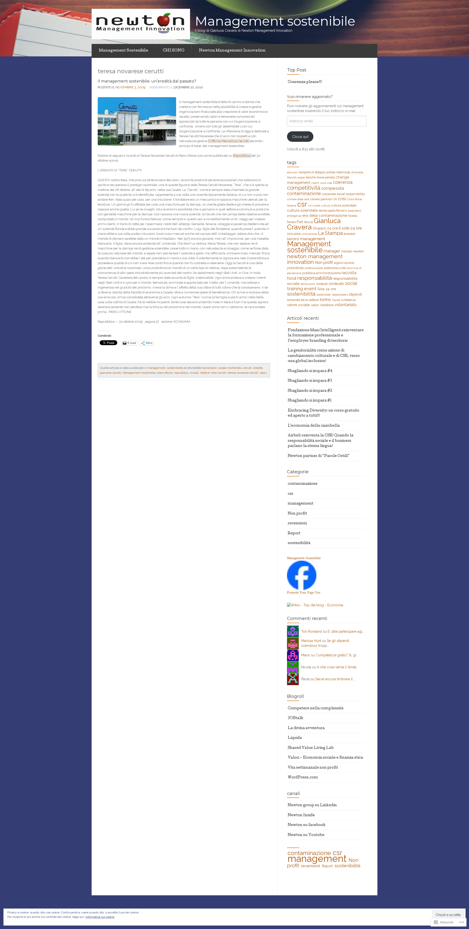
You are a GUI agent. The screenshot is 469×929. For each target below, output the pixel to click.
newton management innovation (315, 259)
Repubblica (242, 155)
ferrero (291, 222)
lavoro (293, 238)
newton (358, 251)
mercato (346, 251)
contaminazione (304, 193)
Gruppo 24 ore (325, 228)
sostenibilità (175, 368)
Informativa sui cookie (99, 917)
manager (332, 250)
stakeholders (340, 294)
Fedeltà (352, 215)
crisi (342, 198)
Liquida (295, 738)
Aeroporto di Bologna (311, 172)
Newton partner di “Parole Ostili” (318, 456)
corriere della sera (298, 199)
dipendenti (355, 210)
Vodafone (327, 305)
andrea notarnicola (338, 172)
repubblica (181, 372)
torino (325, 299)
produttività (295, 268)
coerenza (342, 182)
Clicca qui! (300, 137)
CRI (335, 199)
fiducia (308, 222)
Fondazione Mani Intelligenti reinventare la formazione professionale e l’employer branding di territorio (326, 336)
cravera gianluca (321, 199)
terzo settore (310, 300)
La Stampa (330, 233)
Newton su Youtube (306, 835)
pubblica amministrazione (321, 273)
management (156, 368)
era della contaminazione (324, 215)
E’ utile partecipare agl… (346, 631)
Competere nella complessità (315, 708)
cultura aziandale (343, 205)
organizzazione (344, 263)
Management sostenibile (139, 372)
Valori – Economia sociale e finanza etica (325, 758)
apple (301, 177)
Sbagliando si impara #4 (310, 371)
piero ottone (165, 372)
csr (302, 204)
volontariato (346, 304)
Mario (305, 655)
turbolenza (348, 300)
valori (263, 372)
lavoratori (349, 234)
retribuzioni (307, 283)
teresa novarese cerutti (243, 372)
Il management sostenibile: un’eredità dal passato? (147, 81)
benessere (210, 368)
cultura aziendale (302, 210)
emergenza (294, 215)
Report (294, 533)
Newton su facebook (307, 825)
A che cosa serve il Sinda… (337, 667)
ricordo (194, 372)
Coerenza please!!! (305, 82)
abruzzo (292, 172)
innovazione (309, 233)
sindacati (322, 284)
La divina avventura (306, 728)
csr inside (314, 205)
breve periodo (326, 177)
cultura (325, 205)
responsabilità (314, 278)
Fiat (300, 222)
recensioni (297, 523)
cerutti (247, 368)
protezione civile (335, 268)
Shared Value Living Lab (311, 748)
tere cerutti (218, 372)
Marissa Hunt (311, 641)
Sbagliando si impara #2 (310, 391)
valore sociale (298, 305)
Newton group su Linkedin (312, 805)
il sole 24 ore (350, 228)
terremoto (293, 300)
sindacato (336, 284)
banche (311, 177)
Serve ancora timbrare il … (335, 679)
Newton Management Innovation (232, 51)
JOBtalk (295, 718)
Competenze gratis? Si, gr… (337, 655)
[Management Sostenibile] (301, 575)
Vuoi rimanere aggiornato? (310, 96)
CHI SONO (173, 51)
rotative (205, 372)
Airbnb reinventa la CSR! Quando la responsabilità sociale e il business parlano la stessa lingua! (320, 441)
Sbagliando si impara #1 (310, 401)
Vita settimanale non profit (313, 768)
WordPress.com (303, 777)
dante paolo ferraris (333, 210)
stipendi (355, 294)
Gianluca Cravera (314, 224)
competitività (303, 188)
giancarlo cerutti (110, 372)
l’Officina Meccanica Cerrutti (228, 141)
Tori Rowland (311, 631)
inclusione (294, 234)
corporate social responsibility (343, 194)
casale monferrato (230, 368)
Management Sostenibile (123, 51)
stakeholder (323, 294)
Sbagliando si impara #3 (310, 381)
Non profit (324, 262)
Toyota (336, 300)
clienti (315, 182)
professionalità (314, 268)
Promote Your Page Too (303, 592)
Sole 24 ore (326, 289)
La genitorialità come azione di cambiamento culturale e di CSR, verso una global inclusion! (324, 356)
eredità (258, 368)
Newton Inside (301, 815)
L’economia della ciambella (314, 426)
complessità (332, 188)
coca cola (326, 182)
